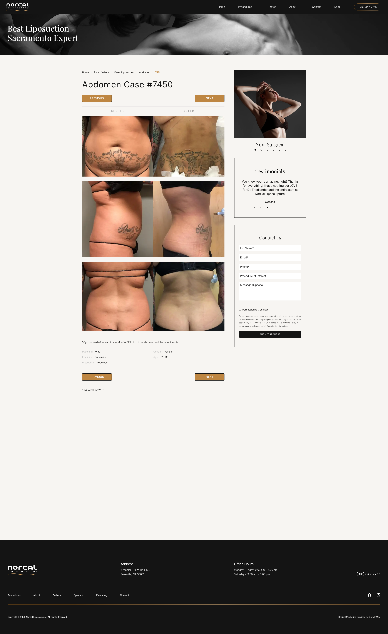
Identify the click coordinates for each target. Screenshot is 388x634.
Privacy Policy (290, 323)
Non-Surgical (270, 144)
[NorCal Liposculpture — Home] (25, 570)
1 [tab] (255, 150)
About (36, 595)
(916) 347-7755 (368, 6)
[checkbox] (253, 310)
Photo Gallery (101, 72)
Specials (78, 595)
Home (85, 72)
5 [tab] (279, 150)
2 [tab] (261, 150)
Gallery (57, 595)
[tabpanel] (270, 109)
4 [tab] (273, 150)
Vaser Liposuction (124, 72)
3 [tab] (267, 150)
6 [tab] (285, 150)
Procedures (14, 595)
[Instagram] (378, 595)
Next (209, 98)
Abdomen (144, 72)
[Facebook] (369, 595)
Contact (124, 595)
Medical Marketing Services (351, 617)
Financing (101, 595)
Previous (97, 98)
